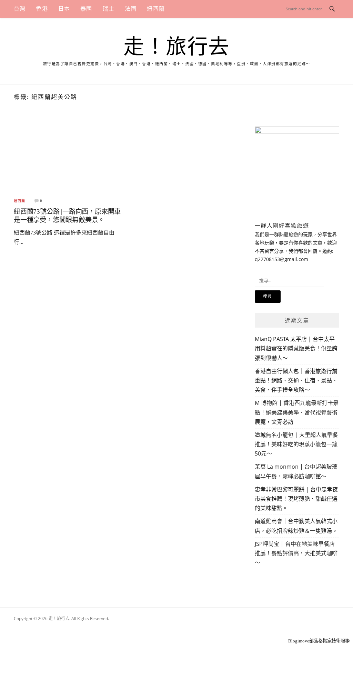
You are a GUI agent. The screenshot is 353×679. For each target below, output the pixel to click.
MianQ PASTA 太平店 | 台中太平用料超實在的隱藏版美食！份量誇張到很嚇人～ (296, 348)
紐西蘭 (156, 9)
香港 (42, 9)
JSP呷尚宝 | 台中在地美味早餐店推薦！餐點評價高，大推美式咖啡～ (296, 553)
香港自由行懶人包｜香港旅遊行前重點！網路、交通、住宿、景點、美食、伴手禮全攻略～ (296, 380)
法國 (131, 9)
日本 (64, 9)
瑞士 (108, 9)
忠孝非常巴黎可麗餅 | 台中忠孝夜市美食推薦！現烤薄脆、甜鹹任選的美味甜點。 (296, 499)
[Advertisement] (176, 628)
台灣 (20, 9)
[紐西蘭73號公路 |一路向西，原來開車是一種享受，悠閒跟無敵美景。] (68, 159)
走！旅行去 (176, 47)
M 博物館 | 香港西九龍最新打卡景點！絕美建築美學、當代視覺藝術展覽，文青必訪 (297, 412)
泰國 (86, 9)
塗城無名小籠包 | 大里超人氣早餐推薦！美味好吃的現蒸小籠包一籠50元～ (296, 444)
